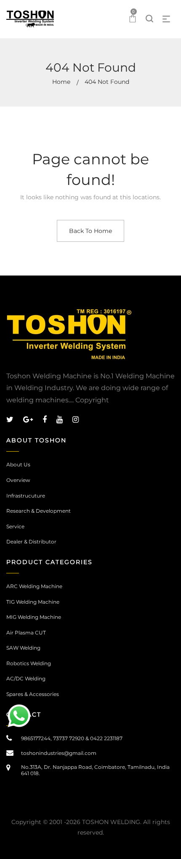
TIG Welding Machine (32, 602)
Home (61, 82)
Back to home (90, 231)
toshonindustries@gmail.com (58, 753)
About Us (18, 464)
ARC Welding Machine (34, 586)
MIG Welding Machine (33, 617)
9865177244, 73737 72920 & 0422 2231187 (71, 738)
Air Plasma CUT (26, 632)
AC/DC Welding (25, 678)
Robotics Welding (28, 663)
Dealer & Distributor (31, 541)
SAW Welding (23, 648)
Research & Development (38, 511)
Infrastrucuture (25, 495)
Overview (18, 480)
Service (15, 526)
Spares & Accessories (32, 694)
